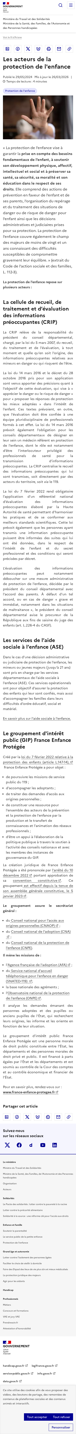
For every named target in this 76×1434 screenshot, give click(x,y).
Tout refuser (61, 1417)
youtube (42, 1145)
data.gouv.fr (10, 1381)
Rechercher (60, 5)
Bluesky (38, 49)
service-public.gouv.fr (16, 1374)
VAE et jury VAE (11, 1316)
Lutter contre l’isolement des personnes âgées (27, 1257)
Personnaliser (61, 1427)
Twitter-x (7, 1145)
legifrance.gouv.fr (43, 1366)
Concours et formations (15, 1310)
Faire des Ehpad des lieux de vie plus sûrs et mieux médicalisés (35, 1269)
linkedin (54, 1145)
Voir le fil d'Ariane (12, 37)
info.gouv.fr (44, 1374)
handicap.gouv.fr (13, 1366)
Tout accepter (37, 1417)
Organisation (10, 1183)
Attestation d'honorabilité (17, 1328)
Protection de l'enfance (20, 91)
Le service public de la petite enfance (22, 1236)
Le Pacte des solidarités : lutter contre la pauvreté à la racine (35, 1204)
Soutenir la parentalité (15, 1231)
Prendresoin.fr (10, 1322)
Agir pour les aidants (14, 1281)
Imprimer (48, 49)
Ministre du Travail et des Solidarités (22, 1168)
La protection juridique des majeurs (22, 1275)
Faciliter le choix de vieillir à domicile (22, 1263)
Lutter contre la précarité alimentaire (23, 1210)
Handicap (8, 1290)
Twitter (28, 49)
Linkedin (7, 49)
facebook (19, 1145)
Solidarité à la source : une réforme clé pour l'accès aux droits (35, 1216)
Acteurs (7, 1189)
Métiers (7, 1305)
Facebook (17, 49)
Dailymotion (31, 1145)
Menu (71, 5)
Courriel (59, 49)
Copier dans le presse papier (69, 49)
